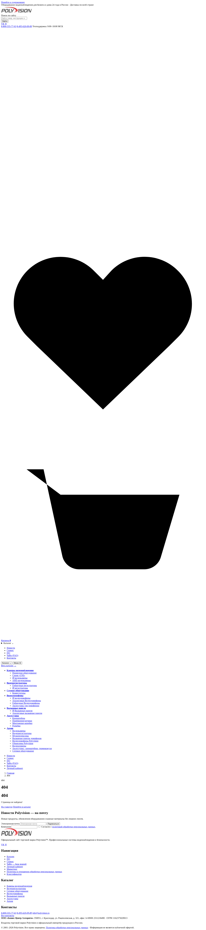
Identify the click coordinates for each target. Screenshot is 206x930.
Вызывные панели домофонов (26, 738)
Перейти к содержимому (13, 2)
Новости (11, 648)
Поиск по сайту (8, 15)
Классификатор (14, 874)
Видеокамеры (19, 731)
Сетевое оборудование (18, 690)
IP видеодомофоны (21, 698)
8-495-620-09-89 (24, 26)
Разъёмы (16, 726)
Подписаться (53, 824)
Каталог (9, 643)
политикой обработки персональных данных (73, 827)
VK (2, 24)
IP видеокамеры (19, 678)
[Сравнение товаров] (103, 230)
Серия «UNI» (18, 675)
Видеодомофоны (15, 695)
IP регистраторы (20, 688)
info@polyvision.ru (41, 913)
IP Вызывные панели (22, 710)
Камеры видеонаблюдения (20, 670)
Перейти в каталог (22, 807)
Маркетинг (12, 869)
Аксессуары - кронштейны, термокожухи (32, 748)
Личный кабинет (15, 768)
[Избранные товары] (103, 434)
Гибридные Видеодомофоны (26, 703)
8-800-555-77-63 (8, 26)
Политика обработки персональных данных (67, 927)
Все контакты (7, 915)
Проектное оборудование (24, 673)
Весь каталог (8, 665)
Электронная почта (10, 823)
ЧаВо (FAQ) (12, 655)
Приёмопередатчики (22, 721)
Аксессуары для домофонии (25, 705)
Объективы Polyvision (22, 743)
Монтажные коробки (22, 723)
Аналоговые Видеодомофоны (26, 700)
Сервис (10, 650)
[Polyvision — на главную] (16, 13)
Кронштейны (18, 718)
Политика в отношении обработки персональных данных (34, 871)
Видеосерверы (19, 746)
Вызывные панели (16, 708)
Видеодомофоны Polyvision (25, 741)
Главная (10, 773)
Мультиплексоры (20, 736)
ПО (8, 653)
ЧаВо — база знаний (16, 864)
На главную (6, 807)
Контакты (11, 658)
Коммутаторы (19, 693)
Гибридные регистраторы (24, 685)
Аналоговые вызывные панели (27, 713)
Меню (17, 663)
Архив (10, 728)
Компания (6, 827)
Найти (4, 21)
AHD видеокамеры (21, 680)
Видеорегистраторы (17, 683)
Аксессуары (13, 716)
